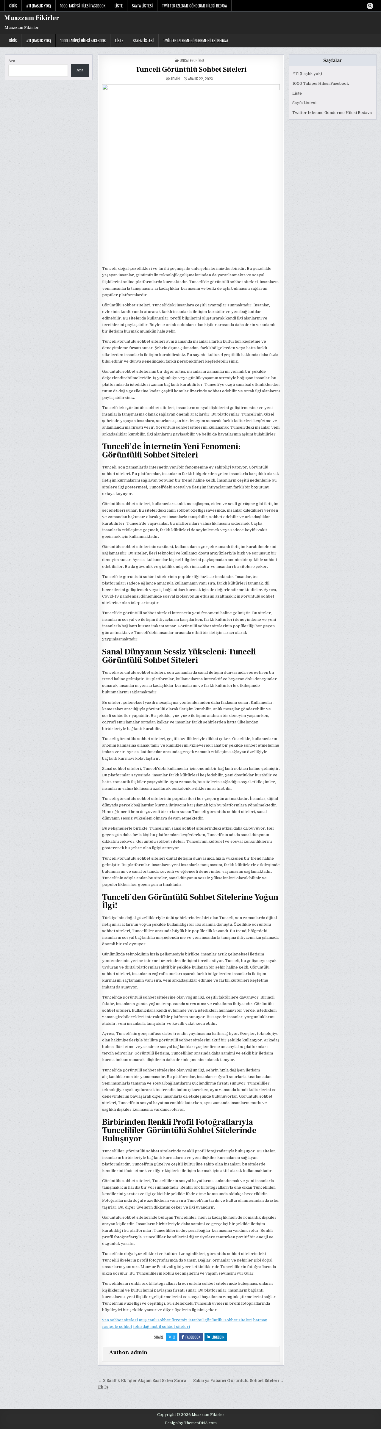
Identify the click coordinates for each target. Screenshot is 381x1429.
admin (175, 79)
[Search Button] (370, 6)
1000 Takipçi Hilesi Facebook (82, 6)
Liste (119, 6)
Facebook (192, 1336)
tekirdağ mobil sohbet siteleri (161, 1326)
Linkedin (218, 1336)
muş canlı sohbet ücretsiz (163, 1320)
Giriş (13, 6)
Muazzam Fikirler (31, 18)
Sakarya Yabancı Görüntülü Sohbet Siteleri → (238, 1380)
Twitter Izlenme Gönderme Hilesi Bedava (194, 6)
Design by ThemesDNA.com (191, 1423)
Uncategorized (192, 60)
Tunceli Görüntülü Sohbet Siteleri (190, 69)
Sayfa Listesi (142, 6)
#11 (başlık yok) (38, 6)
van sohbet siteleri (120, 1320)
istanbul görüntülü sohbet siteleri (220, 1320)
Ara (11, 61)
